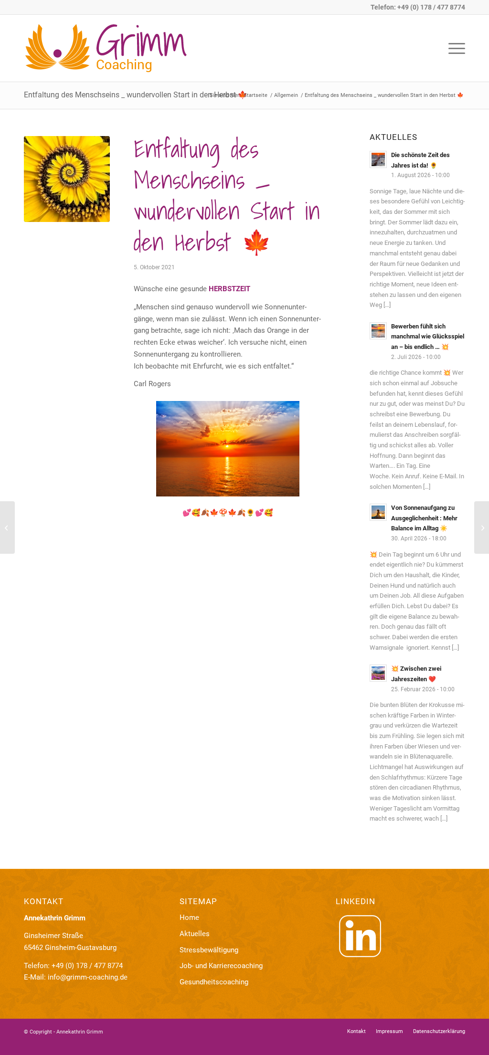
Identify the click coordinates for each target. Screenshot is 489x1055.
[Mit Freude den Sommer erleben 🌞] (7, 527)
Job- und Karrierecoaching (221, 965)
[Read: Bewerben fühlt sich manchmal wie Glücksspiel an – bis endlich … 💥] (378, 330)
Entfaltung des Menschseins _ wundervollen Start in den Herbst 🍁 (135, 94)
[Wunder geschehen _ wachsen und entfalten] (481, 527)
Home (189, 917)
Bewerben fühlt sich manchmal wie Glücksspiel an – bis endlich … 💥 (427, 336)
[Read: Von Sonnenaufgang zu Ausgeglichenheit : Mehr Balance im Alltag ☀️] (378, 512)
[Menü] (453, 48)
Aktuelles (195, 933)
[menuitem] (453, 48)
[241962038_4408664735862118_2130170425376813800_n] (67, 179)
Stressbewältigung (209, 950)
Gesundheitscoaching (214, 982)
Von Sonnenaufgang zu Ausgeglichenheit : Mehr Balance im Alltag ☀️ (424, 518)
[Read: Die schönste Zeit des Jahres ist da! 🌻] (378, 159)
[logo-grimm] (119, 48)
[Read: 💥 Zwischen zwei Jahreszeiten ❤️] (378, 673)
